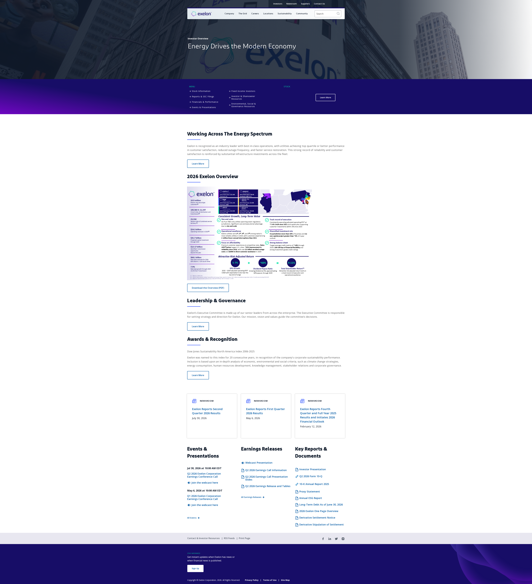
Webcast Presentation (258, 462)
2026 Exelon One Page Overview (318, 511)
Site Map (285, 580)
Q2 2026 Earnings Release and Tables (267, 486)
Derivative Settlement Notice (317, 517)
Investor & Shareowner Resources (243, 97)
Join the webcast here (204, 482)
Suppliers (305, 3)
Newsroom (291, 3)
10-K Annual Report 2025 (314, 484)
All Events (191, 517)
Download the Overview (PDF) (208, 287)
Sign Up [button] (195, 568)
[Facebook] (323, 538)
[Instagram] (343, 538)
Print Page (244, 538)
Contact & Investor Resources (203, 538)
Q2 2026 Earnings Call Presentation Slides (266, 478)
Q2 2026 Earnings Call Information (266, 470)
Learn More (325, 97)
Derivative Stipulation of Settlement (321, 524)
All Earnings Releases (251, 497)
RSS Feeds (229, 538)
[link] (201, 14)
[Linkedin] (329, 538)
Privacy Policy (252, 580)
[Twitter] (336, 538)
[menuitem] (229, 13)
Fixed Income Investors (243, 91)
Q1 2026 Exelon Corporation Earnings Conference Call (204, 497)
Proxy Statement (309, 491)
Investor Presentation (312, 469)
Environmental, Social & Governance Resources (243, 105)
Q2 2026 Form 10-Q (310, 476)
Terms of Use (270, 580)
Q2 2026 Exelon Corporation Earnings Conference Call (204, 475)
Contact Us (319, 3)
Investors (277, 3)
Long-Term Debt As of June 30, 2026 (321, 504)
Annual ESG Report (310, 498)
